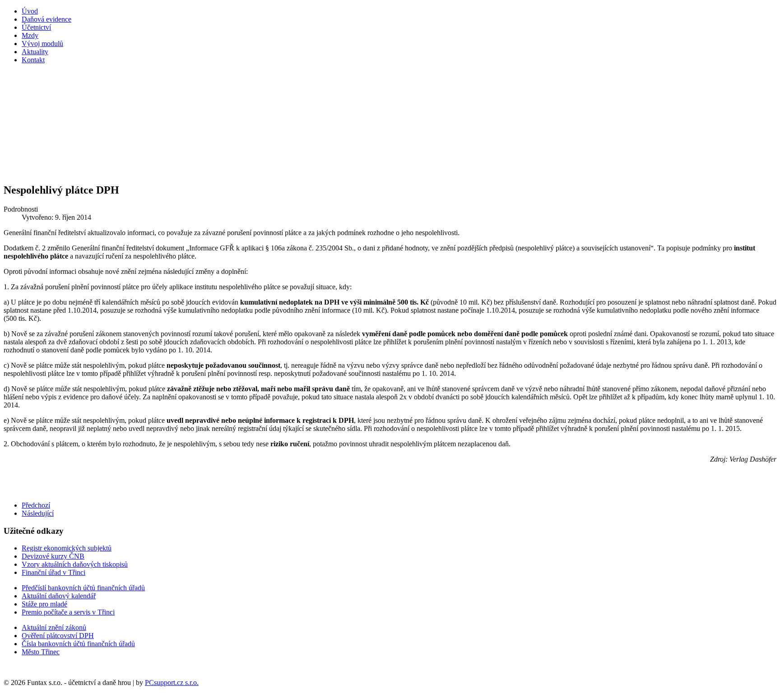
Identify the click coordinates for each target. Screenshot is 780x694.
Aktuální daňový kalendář (59, 596)
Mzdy (30, 35)
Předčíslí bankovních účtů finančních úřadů (83, 588)
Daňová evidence (46, 19)
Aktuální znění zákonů (54, 627)
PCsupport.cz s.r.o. (172, 682)
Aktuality (35, 52)
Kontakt (33, 60)
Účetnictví (36, 27)
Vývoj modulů (42, 43)
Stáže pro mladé (44, 604)
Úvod (30, 11)
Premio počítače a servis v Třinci (68, 612)
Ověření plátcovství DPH (58, 635)
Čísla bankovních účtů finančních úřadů (78, 644)
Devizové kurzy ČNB (53, 556)
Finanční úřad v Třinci (53, 572)
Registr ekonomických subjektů (66, 548)
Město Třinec (41, 652)
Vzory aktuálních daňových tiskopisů (75, 564)
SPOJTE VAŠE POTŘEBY (255, 124)
